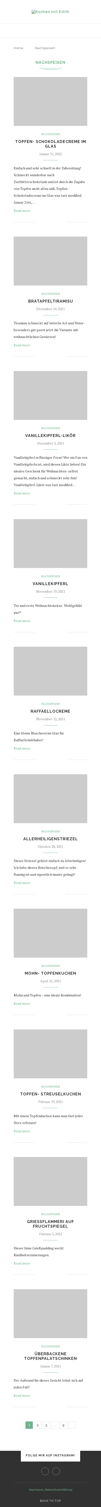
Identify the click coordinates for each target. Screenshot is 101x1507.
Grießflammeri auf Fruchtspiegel (50, 1224)
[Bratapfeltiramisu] (50, 261)
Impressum (36, 1489)
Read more (22, 210)
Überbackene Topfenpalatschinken (50, 1356)
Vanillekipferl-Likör (50, 435)
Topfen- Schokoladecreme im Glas (50, 144)
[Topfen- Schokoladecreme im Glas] (50, 101)
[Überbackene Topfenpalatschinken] (50, 1313)
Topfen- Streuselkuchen (50, 1094)
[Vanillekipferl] (50, 543)
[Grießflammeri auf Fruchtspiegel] (50, 1181)
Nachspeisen (50, 134)
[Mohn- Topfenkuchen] (50, 933)
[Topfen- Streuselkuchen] (50, 1053)
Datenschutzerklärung (58, 1489)
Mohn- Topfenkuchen (50, 973)
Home (18, 48)
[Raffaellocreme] (50, 671)
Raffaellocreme (50, 711)
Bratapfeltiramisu (50, 301)
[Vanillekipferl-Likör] (50, 395)
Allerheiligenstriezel (50, 839)
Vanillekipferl (50, 583)
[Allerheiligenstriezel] (50, 798)
